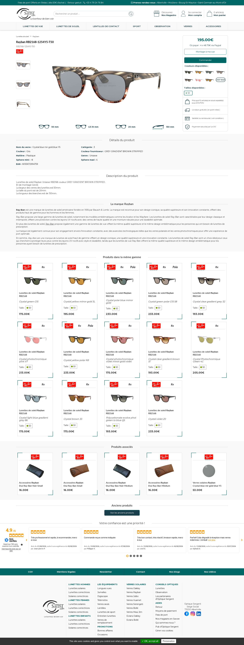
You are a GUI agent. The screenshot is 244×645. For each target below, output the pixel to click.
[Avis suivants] (242, 540)
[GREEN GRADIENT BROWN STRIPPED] (200, 72)
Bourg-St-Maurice (187, 2)
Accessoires (213, 26)
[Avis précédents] (26, 540)
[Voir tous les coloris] (221, 80)
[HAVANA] (189, 80)
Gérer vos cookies (164, 630)
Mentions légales (66, 572)
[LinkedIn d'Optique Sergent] (198, 614)
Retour (158, 607)
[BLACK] (189, 72)
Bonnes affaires (105, 630)
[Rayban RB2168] (35, 291)
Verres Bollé (132, 608)
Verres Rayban (134, 592)
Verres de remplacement (104, 621)
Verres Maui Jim (134, 612)
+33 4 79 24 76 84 (95, 2)
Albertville (162, 2)
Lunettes (160, 588)
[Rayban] (27, 267)
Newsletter (106, 572)
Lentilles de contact (106, 26)
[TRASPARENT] (200, 80)
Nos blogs (174, 572)
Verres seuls (103, 604)
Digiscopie (102, 596)
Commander (205, 60)
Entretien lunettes (106, 616)
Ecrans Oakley (133, 616)
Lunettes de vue (33, 26)
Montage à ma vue (205, 51)
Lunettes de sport (106, 612)
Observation (162, 26)
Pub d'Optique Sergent (166, 626)
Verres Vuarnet (134, 600)
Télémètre (102, 600)
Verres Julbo (133, 596)
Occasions (102, 634)
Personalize (169, 641)
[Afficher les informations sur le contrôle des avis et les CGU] (22, 545)
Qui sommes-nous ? (165, 622)
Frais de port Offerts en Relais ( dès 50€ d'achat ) (42, 2)
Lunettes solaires (76, 588)
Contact (140, 572)
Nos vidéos (210, 572)
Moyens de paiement (166, 611)
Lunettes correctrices (79, 592)
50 (189, 93)
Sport (137, 26)
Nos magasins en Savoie (167, 619)
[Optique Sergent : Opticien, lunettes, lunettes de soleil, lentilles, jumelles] (26, 13)
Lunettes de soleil (67, 26)
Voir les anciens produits (122, 513)
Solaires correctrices (78, 596)
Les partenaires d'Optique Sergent (164, 597)
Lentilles (101, 608)
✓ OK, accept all (150, 641)
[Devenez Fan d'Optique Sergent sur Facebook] (186, 614)
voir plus (211, 540)
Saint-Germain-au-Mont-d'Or (212, 2)
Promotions (105, 626)
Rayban (36, 36)
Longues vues (104, 588)
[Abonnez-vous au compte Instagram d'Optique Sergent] (192, 614)
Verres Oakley (133, 588)
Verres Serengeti (135, 604)
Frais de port (161, 615)
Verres (188, 26)
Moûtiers (172, 2)
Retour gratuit (74, 2)
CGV (30, 572)
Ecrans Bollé (133, 620)
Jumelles (101, 592)
